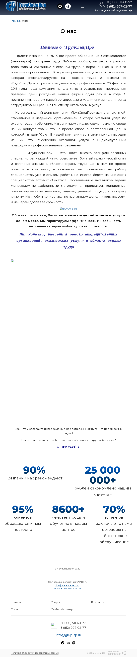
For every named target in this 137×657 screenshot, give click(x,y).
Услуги (56, 602)
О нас (15, 609)
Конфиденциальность (67, 585)
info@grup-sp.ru (68, 635)
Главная (15, 21)
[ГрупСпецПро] (68, 209)
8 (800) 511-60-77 (119, 2)
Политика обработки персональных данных (34, 653)
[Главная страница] (26, 6)
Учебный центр (62, 609)
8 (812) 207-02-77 (119, 6)
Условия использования (67, 588)
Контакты (97, 602)
